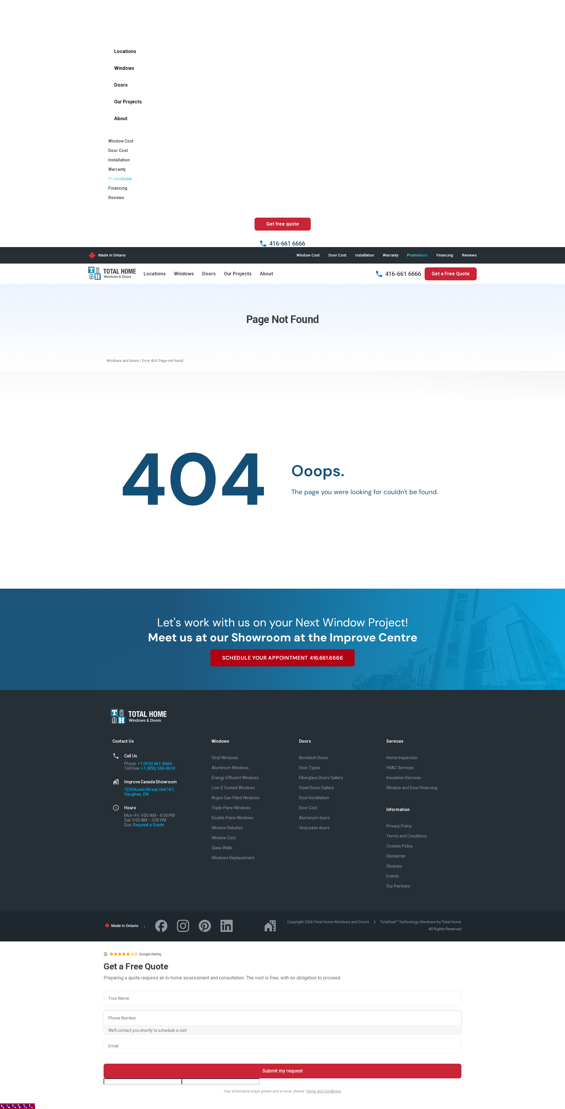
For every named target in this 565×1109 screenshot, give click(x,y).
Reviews (469, 255)
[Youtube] (248, 925)
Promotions (417, 255)
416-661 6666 (403, 273)
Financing (444, 255)
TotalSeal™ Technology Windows (408, 922)
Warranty (390, 255)
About (266, 274)
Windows (184, 274)
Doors (209, 274)
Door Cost (337, 255)
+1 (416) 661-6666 (155, 763)
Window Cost (308, 255)
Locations (155, 274)
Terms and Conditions (323, 1091)
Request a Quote (148, 824)
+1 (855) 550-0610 (158, 768)
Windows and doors (123, 361)
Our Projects (238, 274)
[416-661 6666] (379, 274)
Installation (364, 255)
